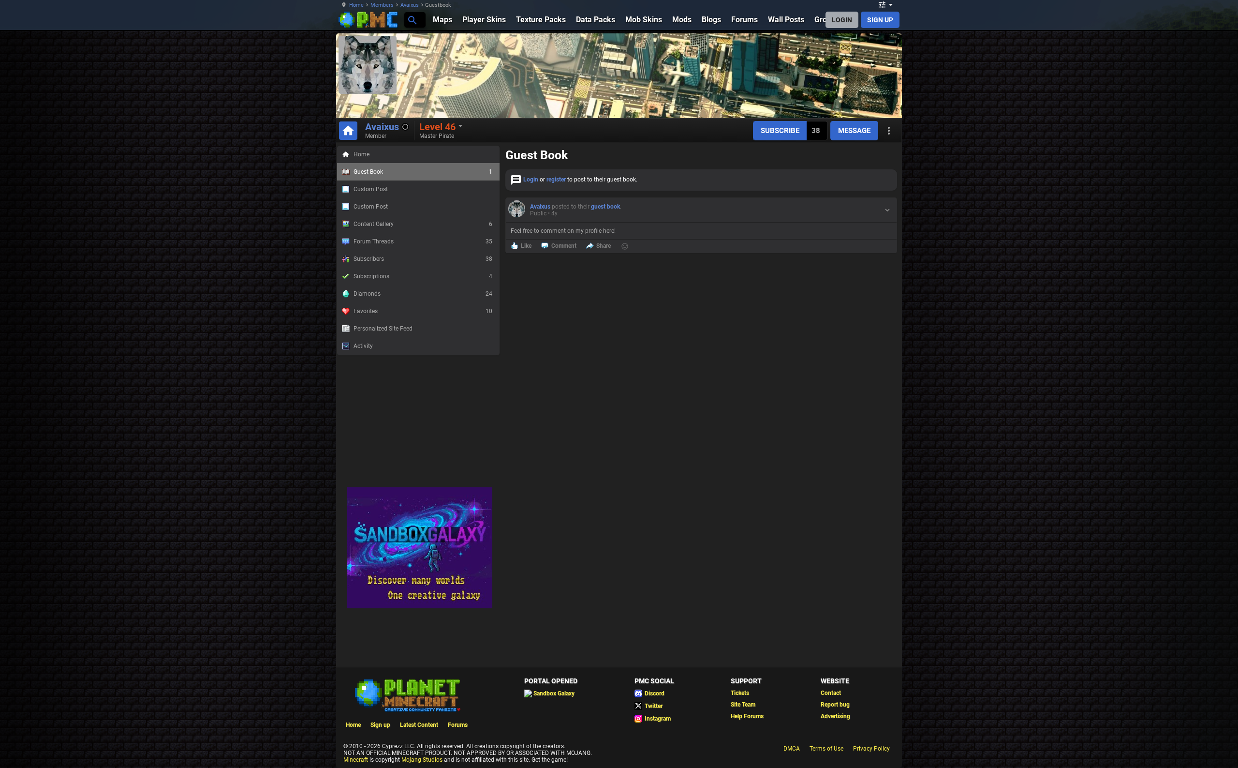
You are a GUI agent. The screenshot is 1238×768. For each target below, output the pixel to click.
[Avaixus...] (411, 19)
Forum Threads (423, 241)
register (556, 179)
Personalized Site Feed (383, 328)
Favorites (423, 311)
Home (356, 5)
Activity (363, 346)
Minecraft (355, 759)
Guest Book (423, 171)
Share (603, 245)
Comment (563, 245)
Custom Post (371, 189)
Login (530, 179)
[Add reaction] (624, 246)
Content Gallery (423, 224)
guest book (605, 206)
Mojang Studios (421, 759)
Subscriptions (423, 276)
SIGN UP (880, 20)
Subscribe (780, 130)
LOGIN (842, 20)
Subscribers (423, 259)
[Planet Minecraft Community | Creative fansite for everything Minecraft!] (407, 694)
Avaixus (409, 5)
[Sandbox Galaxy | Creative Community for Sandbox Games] (419, 606)
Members (382, 5)
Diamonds (423, 293)
